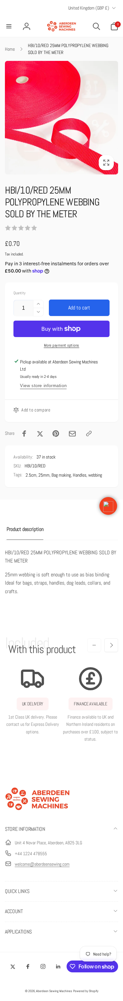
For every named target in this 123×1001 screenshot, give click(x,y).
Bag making (61, 475)
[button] (9, 26)
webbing (95, 475)
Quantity (19, 293)
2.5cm (31, 475)
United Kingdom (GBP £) (88, 8)
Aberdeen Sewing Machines (54, 991)
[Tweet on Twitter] (40, 433)
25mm (44, 475)
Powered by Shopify (85, 991)
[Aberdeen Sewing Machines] (38, 811)
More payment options (61, 345)
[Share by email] (72, 434)
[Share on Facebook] (24, 433)
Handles (79, 475)
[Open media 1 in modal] (61, 117)
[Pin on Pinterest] (55, 433)
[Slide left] (94, 645)
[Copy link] (89, 433)
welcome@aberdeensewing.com (42, 864)
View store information (43, 385)
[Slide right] (111, 645)
